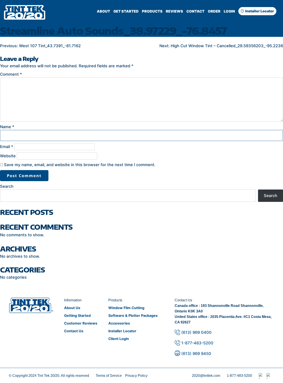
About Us (72, 308)
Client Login (118, 338)
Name (7, 126)
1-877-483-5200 (197, 343)
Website (8, 156)
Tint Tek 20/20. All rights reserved (63, 375)
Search (6, 186)
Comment (11, 74)
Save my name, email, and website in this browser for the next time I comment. (79, 164)
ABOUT (103, 11)
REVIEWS (174, 11)
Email (6, 146)
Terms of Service (109, 375)
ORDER (214, 11)
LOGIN (229, 11)
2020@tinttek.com (206, 375)
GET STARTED (126, 11)
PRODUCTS (152, 11)
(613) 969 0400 (196, 332)
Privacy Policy (136, 375)
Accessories (119, 323)
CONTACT (195, 11)
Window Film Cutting (126, 308)
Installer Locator (259, 11)
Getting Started (77, 315)
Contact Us (73, 331)
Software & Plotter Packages (133, 315)
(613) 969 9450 (196, 353)
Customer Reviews (80, 323)
